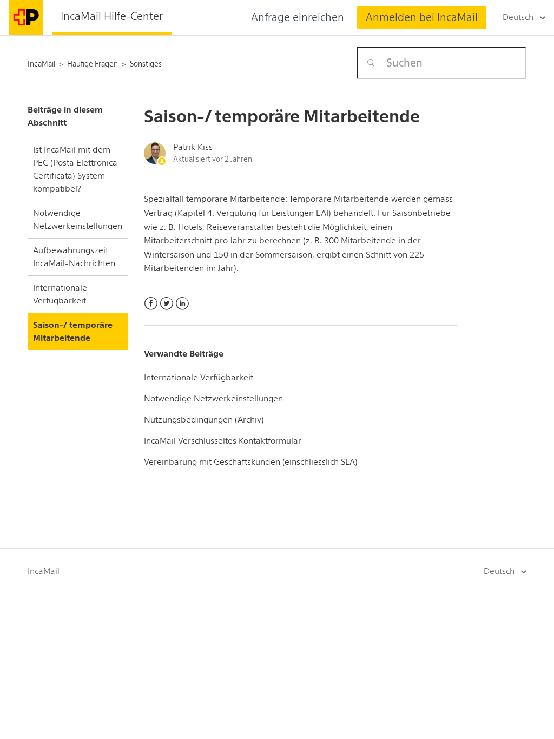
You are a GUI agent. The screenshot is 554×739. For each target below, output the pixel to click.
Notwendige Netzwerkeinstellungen (77, 219)
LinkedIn (182, 304)
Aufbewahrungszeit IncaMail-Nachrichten (74, 256)
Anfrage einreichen (297, 17)
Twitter (166, 304)
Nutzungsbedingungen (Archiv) (204, 419)
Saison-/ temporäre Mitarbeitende (73, 331)
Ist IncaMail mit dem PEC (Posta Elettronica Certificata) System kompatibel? (75, 169)
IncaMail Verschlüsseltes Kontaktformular (222, 441)
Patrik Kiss (193, 147)
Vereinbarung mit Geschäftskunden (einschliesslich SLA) (251, 462)
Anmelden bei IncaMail (422, 17)
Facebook (150, 304)
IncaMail (44, 571)
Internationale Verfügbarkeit (60, 294)
